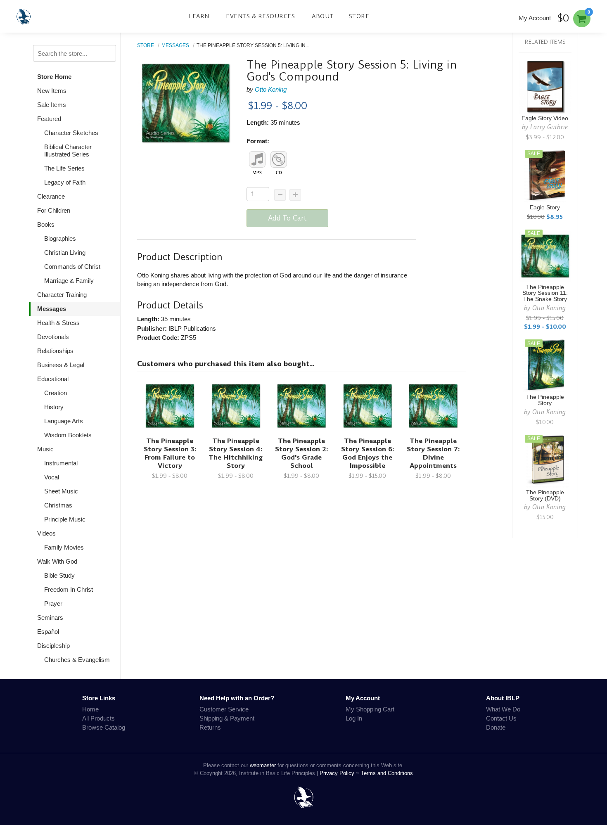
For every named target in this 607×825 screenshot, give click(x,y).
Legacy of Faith (64, 182)
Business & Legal (60, 364)
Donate (495, 727)
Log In (354, 718)
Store (359, 16)
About (323, 16)
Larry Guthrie (549, 127)
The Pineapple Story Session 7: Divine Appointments (433, 453)
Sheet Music (61, 491)
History (54, 406)
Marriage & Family (69, 280)
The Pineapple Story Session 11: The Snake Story (545, 293)
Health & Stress (58, 322)
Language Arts (63, 420)
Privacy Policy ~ (340, 773)
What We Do (503, 709)
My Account (535, 17)
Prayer (53, 603)
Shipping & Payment (226, 718)
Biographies (60, 238)
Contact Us (501, 718)
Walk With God (57, 561)
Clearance (51, 196)
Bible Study (59, 575)
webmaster (263, 765)
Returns (210, 727)
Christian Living (64, 252)
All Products (98, 718)
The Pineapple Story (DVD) (545, 495)
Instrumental (61, 463)
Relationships (55, 350)
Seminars (50, 617)
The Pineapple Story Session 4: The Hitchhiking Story (236, 453)
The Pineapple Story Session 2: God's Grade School (301, 453)
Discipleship (53, 645)
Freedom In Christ (68, 589)
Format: (258, 141)
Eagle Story (545, 207)
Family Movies (64, 547)
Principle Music (64, 519)
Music (45, 449)
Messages (51, 308)
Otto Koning (271, 89)
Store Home (54, 76)
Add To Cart (287, 218)
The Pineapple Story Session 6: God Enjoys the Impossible (367, 453)
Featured (49, 118)
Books (46, 224)
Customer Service (224, 709)
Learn (199, 16)
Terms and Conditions (387, 773)
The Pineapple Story (545, 400)
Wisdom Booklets (68, 435)
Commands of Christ (72, 266)
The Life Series (64, 168)
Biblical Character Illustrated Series (68, 150)
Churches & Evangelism (77, 659)
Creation (55, 392)
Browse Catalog (103, 727)
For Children (53, 210)
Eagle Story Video (545, 118)
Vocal (51, 477)
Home (90, 709)
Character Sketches (71, 132)
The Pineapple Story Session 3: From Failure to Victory (170, 453)
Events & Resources (260, 16)
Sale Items (51, 104)
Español (48, 631)
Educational (53, 378)
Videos (46, 533)
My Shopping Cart (370, 709)
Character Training (62, 294)
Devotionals (53, 336)
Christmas (58, 505)
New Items (51, 90)
